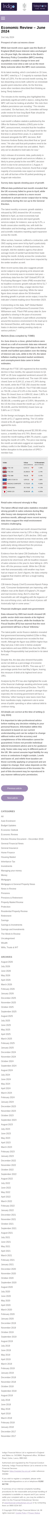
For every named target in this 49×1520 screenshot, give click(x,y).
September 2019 (8, 1337)
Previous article (14, 788)
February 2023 (8, 1151)
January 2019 (7, 1373)
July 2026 (5, 966)
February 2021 (8, 1260)
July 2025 (5, 1020)
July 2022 (5, 1183)
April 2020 (6, 1305)
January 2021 (7, 1264)
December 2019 (8, 1323)
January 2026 (7, 993)
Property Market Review (12, 902)
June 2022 (6, 1188)
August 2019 (7, 1341)
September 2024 (8, 1066)
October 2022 (7, 1170)
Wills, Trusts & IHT (9, 947)
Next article (12, 798)
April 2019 (6, 1359)
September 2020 (8, 1282)
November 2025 (8, 1002)
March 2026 (6, 984)
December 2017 (8, 1431)
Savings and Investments (12, 929)
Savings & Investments (11, 925)
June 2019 (6, 1350)
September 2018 (8, 1391)
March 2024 (6, 1093)
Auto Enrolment (8, 821)
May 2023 (5, 1138)
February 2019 (8, 1368)
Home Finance (8, 852)
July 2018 (5, 1400)
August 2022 (7, 1179)
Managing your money (11, 871)
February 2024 (8, 1097)
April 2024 (6, 1088)
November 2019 (8, 1328)
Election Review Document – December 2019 (22, 839)
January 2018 (7, 1427)
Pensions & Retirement (11, 898)
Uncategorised (8, 938)
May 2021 (5, 1246)
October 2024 (7, 1061)
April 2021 (6, 1251)
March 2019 (6, 1364)
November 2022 (8, 1165)
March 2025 (6, 1039)
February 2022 (8, 1206)
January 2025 (7, 1048)
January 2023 (7, 1156)
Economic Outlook (9, 830)
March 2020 (6, 1310)
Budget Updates (8, 825)
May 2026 (5, 975)
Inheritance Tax (8, 861)
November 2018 (8, 1382)
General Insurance (9, 848)
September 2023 (8, 1120)
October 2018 (7, 1386)
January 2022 (7, 1210)
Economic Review (9, 834)
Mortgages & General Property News (18, 884)
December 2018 (8, 1377)
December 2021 (8, 1215)
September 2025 (8, 1011)
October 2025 (7, 1007)
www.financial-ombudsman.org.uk (18, 1503)
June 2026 (6, 971)
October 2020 (7, 1278)
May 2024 (5, 1084)
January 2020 (7, 1319)
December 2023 (8, 1106)
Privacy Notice (34, 1513)
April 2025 (6, 1034)
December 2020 (8, 1269)
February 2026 (8, 989)
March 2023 (6, 1147)
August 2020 (7, 1287)
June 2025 (6, 1025)
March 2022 (6, 1201)
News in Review (8, 889)
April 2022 (6, 1197)
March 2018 (6, 1418)
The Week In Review (10, 934)
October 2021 (7, 1224)
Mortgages (6, 880)
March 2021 (6, 1255)
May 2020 (5, 1300)
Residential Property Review (14, 911)
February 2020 (8, 1314)
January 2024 (7, 1102)
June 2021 (6, 1242)
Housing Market (8, 857)
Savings (5, 920)
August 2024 (7, 1070)
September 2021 (8, 1228)
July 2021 (5, 1237)
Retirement (6, 916)
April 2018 (6, 1413)
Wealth (4, 943)
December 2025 (8, 998)
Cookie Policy (21, 1513)
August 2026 (7, 962)
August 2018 (7, 1395)
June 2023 (6, 1133)
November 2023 (8, 1111)
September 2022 (8, 1174)
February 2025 (8, 1043)
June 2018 (6, 1404)
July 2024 (5, 1075)
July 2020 (5, 1291)
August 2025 (7, 1016)
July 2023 (5, 1129)
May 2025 (5, 1030)
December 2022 (8, 1160)
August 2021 (7, 1233)
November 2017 (8, 1436)
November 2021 (8, 1219)
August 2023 (7, 1124)
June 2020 (6, 1296)
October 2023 (7, 1115)
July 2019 (5, 1346)
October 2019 (7, 1332)
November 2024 (8, 1057)
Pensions (5, 893)
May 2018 (5, 1409)
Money (4, 875)
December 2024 (8, 1052)
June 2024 (6, 1079)
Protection (5, 907)
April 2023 (6, 1142)
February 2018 (8, 1422)
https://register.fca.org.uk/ (20, 1471)
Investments (6, 866)
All (2, 816)
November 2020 (8, 1273)
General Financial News (12, 843)
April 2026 (6, 980)
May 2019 (5, 1355)
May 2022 (5, 1192)
